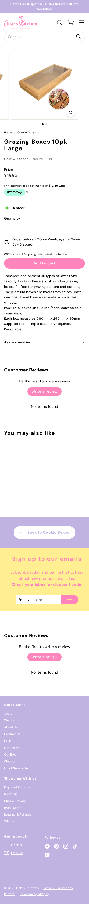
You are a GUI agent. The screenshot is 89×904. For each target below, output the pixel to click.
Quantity (12, 218)
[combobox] (44, 37)
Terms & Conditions (58, 888)
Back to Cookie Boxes (47, 532)
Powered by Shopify (34, 894)
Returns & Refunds (18, 814)
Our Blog (10, 755)
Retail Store (12, 808)
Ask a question (17, 342)
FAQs (8, 741)
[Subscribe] (69, 599)
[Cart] (70, 22)
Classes (10, 761)
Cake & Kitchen (16, 159)
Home (8, 132)
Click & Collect (15, 801)
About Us (11, 727)
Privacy (9, 894)
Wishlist (10, 720)
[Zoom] (70, 112)
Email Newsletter (16, 768)
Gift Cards (11, 748)
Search (9, 714)
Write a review (44, 391)
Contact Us (12, 734)
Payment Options (17, 787)
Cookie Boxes (26, 132)
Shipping (30, 254)
